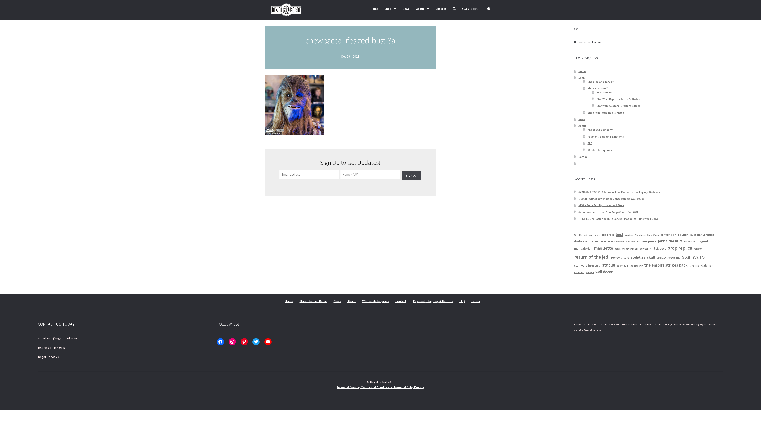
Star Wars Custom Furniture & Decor (619, 106)
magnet (702, 241)
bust (619, 234)
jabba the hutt (670, 241)
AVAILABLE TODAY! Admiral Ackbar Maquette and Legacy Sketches (619, 192)
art (585, 234)
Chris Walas (653, 235)
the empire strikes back (666, 265)
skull (651, 257)
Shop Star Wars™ (598, 88)
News (406, 9)
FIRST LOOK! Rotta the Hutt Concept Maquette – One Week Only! (618, 219)
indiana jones (646, 241)
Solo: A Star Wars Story (668, 257)
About (420, 9)
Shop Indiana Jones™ (601, 82)
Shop (388, 9)
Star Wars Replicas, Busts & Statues (619, 99)
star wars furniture (587, 265)
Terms (475, 301)
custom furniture (702, 235)
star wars (693, 256)
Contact (440, 9)
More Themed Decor (313, 301)
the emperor (636, 265)
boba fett (607, 235)
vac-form (579, 272)
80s (580, 235)
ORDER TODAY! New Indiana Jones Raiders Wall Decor (611, 199)
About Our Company (600, 130)
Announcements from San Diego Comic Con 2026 (608, 212)
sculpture (638, 257)
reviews (616, 257)
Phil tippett (658, 248)
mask (617, 248)
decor (593, 241)
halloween (619, 241)
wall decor (604, 271)
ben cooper (594, 235)
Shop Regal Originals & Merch (606, 112)
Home (374, 9)
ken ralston (689, 241)
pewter (644, 248)
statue (608, 265)
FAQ (590, 143)
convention (668, 235)
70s (575, 235)
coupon (683, 235)
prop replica (679, 248)
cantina (629, 234)
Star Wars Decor (606, 92)
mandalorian (583, 248)
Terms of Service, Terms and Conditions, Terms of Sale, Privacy (380, 387)
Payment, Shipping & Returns (606, 136)
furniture (606, 241)
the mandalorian (701, 265)
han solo (630, 241)
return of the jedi (591, 257)
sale (626, 257)
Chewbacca (640, 235)
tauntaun (622, 265)
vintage (590, 272)
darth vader (581, 241)
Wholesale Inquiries (600, 150)
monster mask (630, 248)
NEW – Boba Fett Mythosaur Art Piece (601, 205)
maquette (603, 248)
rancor (698, 248)
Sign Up (411, 175)
